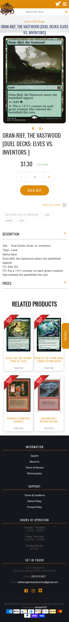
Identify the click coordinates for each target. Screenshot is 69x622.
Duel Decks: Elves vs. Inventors (21, 214)
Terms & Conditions (34, 495)
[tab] (34, 235)
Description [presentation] (11, 234)
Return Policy (35, 501)
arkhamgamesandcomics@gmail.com (38, 582)
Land (47, 214)
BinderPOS (41, 607)
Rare (21, 220)
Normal (9, 220)
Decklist (65, 336)
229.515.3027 (38, 576)
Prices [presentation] (7, 283)
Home (27, 21)
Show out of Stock (51, 204)
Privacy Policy (34, 507)
